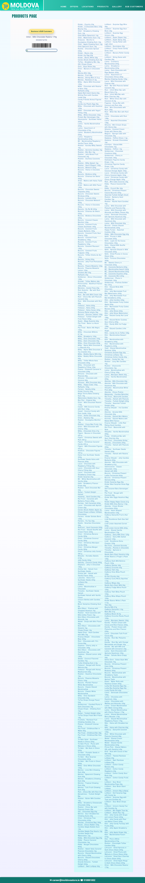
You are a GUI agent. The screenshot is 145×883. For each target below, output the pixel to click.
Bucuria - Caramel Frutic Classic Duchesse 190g (87, 225)
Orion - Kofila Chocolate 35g (89, 415)
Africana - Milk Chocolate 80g (89, 382)
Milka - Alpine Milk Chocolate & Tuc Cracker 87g (90, 351)
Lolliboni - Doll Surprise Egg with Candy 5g (115, 794)
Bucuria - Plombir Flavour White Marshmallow (88, 684)
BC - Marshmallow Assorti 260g (117, 269)
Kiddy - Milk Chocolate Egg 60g (117, 234)
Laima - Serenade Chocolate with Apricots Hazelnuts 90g (116, 215)
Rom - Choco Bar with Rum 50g (90, 792)
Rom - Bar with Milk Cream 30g (90, 294)
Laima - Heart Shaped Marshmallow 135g (113, 511)
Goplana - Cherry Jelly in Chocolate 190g (87, 646)
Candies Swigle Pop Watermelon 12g (85, 834)
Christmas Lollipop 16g (113, 355)
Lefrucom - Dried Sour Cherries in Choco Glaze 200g (117, 857)
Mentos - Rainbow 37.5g (87, 80)
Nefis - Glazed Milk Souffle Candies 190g (115, 246)
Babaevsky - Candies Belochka (116, 394)
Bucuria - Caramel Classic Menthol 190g (88, 221)
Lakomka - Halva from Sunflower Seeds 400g (86, 579)
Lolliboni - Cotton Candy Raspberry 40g (114, 770)
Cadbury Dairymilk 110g (114, 609)
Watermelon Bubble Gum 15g (89, 398)
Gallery (117, 6)
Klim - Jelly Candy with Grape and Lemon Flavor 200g (116, 816)
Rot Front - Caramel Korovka (116, 545)
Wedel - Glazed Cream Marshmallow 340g (113, 739)
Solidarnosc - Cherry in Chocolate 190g (113, 156)
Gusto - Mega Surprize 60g (88, 321)
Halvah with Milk (111, 471)
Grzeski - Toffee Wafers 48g (89, 281)
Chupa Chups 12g (85, 630)
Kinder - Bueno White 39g (88, 57)
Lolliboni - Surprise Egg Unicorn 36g (114, 34)
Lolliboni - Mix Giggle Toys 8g (116, 810)
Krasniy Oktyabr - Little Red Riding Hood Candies (115, 424)
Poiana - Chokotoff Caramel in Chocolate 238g (89, 370)
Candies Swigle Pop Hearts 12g (90, 831)
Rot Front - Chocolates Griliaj (116, 440)
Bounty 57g (82, 29)
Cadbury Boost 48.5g (113, 614)
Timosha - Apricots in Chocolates (113, 551)
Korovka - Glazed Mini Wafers (116, 416)
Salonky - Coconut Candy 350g (90, 562)
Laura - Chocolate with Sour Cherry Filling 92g (89, 469)
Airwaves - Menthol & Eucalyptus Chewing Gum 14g (89, 41)
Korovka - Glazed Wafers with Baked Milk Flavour (116, 419)
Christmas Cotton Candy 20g (116, 357)
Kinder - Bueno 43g (85, 53)
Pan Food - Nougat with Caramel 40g (114, 494)
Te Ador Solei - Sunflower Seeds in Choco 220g (88, 740)
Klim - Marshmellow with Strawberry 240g (114, 340)
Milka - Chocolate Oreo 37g (88, 431)
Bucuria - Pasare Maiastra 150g (90, 266)
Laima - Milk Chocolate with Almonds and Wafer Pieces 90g (117, 211)
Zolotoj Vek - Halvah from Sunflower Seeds (88, 570)
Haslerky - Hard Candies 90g (89, 496)
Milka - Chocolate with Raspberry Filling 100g (86, 366)
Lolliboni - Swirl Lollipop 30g (89, 866)
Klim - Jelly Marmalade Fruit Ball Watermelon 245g (115, 292)
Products (103, 6)
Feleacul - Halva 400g (86, 308)
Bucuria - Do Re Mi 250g (87, 209)
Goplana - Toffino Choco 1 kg (116, 138)
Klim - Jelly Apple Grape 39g (116, 832)
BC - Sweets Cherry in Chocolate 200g (113, 263)
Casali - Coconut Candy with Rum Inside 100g (89, 412)
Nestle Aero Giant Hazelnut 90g (117, 554)
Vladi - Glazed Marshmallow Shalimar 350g (115, 349)
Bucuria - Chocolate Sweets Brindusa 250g (88, 195)
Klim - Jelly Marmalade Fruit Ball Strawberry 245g (115, 296)
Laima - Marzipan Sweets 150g (117, 620)
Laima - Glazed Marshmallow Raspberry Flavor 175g (116, 720)
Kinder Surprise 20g (85, 477)
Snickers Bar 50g (84, 272)
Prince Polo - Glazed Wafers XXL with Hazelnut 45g (115, 748)
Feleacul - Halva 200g (86, 305)
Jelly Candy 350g (84, 560)
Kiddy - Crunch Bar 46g (114, 188)
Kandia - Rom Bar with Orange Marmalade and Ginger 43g (116, 643)
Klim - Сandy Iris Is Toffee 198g (117, 333)
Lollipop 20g (82, 582)
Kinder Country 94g (85, 391)
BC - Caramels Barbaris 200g (116, 267)
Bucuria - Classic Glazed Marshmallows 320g (114, 226)
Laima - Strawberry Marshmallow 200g (112, 67)
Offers (74, 6)
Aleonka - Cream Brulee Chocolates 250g (114, 507)
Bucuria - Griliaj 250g (86, 259)
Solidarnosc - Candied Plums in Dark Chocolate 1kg (90, 705)
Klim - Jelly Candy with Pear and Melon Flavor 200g (115, 820)
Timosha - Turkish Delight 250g (117, 401)
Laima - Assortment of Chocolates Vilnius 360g (114, 76)
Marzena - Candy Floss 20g (88, 288)
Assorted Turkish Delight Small (116, 195)
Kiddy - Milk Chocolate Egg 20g (90, 838)
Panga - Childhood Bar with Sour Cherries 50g (115, 437)
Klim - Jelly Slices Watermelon (116, 313)
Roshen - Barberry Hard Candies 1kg (114, 198)
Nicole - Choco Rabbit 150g (88, 825)
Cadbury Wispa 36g (112, 583)
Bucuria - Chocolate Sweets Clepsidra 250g (88, 190)
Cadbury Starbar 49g (113, 565)
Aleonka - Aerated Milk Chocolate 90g (113, 413)
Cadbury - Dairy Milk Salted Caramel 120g (115, 538)
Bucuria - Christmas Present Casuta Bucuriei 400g (115, 191)
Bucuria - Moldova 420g (87, 174)
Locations (88, 6)
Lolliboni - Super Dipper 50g (115, 37)
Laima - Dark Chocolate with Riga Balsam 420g (116, 71)
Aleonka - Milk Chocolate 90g (116, 381)
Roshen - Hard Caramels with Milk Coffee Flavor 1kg (89, 614)
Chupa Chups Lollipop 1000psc (90, 512)
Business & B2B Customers (41, 31)
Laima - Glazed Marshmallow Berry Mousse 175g (116, 715)
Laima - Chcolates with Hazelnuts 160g (113, 698)
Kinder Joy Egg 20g (85, 55)
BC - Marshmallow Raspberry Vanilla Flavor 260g (89, 142)
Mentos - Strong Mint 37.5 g (89, 77)
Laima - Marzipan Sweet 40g (116, 374)
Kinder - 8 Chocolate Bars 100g (90, 26)
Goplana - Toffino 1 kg (113, 149)
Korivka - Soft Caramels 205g (89, 503)
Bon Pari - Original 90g (87, 400)
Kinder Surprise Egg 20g (114, 482)
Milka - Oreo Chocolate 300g (89, 343)
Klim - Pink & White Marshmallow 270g (112, 840)
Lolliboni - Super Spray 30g (115, 40)
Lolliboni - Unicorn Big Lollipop (116, 791)
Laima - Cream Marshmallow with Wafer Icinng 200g (116, 706)
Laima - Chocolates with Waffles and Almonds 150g (115, 702)
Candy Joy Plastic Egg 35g (88, 104)
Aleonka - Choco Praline (114, 392)
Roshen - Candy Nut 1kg (114, 359)
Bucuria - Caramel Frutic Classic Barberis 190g (87, 230)
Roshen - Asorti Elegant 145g (89, 165)
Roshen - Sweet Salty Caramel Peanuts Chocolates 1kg (89, 850)
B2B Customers (134, 6)
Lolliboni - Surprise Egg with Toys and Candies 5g (115, 798)
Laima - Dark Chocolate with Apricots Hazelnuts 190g (116, 652)
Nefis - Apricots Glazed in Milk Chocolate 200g (116, 250)
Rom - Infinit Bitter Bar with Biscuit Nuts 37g (115, 91)
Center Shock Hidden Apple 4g (90, 510)
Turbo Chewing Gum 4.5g (88, 663)
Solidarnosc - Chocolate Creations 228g (114, 152)
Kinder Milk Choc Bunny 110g (116, 504)
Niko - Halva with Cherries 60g (116, 727)
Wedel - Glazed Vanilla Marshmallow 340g (113, 744)
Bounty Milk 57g (111, 607)
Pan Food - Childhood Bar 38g (89, 733)
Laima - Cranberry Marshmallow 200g (112, 62)
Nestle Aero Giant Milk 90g (115, 585)
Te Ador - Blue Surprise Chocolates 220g (87, 758)
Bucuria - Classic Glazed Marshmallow (87, 688)
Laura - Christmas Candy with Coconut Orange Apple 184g (116, 169)
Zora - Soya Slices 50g (87, 66)
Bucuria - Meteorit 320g (87, 167)
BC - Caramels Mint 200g (114, 276)
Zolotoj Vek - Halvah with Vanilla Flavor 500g (87, 574)
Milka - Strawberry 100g (87, 336)
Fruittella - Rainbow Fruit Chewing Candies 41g (87, 721)
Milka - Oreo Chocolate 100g (89, 338)
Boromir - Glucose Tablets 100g (90, 314)
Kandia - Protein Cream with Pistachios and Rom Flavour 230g (115, 629)
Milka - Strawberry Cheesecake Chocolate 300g (90, 804)
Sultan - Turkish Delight (87, 492)
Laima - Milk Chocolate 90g (115, 223)
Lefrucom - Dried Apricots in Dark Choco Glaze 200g (115, 849)
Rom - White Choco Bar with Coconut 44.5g (115, 100)
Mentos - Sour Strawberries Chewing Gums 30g (88, 815)
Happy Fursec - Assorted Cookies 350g (114, 231)
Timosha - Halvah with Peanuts (117, 399)
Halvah (80, 494)
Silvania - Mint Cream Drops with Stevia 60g (115, 126)
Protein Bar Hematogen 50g (88, 117)
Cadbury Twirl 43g (112, 570)
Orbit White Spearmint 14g (88, 35)
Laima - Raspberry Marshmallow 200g (85, 138)
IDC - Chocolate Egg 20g (87, 811)
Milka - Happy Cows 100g (88, 385)
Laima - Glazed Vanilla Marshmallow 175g (113, 531)
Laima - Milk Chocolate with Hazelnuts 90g (115, 220)
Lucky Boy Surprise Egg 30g (115, 688)
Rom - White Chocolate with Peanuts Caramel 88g (115, 735)
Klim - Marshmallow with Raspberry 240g (114, 345)
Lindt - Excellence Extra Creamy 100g (114, 542)
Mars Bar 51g (110, 611)
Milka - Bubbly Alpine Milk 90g (89, 354)
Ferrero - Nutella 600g (86, 389)
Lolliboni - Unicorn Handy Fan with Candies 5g (116, 807)
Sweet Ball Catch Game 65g (88, 93)
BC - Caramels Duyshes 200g (116, 274)
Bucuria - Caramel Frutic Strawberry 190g (87, 238)
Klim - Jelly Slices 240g (114, 311)
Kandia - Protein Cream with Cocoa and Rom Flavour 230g (116, 624)
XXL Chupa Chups (85, 64)
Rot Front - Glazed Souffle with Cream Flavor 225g (90, 531)
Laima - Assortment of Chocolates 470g (86, 129)
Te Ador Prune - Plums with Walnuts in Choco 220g (88, 745)
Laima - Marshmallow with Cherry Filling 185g (115, 371)
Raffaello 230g (83, 91)
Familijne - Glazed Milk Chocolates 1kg (113, 145)
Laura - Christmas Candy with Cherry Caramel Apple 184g (116, 174)
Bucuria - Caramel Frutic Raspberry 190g (87, 243)
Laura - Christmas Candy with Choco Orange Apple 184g (116, 178)
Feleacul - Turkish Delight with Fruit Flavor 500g (89, 318)
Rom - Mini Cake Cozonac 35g (116, 182)
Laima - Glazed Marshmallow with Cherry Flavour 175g (116, 711)
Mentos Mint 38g (84, 73)
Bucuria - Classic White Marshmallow (87, 692)
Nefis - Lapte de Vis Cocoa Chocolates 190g (115, 242)
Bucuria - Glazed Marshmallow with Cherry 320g (89, 854)
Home (64, 6)
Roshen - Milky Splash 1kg (88, 163)
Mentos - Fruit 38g (85, 75)
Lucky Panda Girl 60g (113, 690)
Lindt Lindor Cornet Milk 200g (116, 528)
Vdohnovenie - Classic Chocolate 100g (113, 468)
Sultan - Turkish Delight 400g (89, 713)
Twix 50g (108, 605)
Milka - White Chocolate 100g (89, 115)
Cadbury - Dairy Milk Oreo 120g (117, 534)
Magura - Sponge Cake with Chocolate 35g (115, 134)
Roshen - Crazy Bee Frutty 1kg (90, 424)
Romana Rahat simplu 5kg (88, 312)
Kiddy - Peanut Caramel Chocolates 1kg (87, 841)
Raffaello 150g (83, 387)
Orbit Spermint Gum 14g (87, 46)
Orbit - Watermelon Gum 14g (89, 37)
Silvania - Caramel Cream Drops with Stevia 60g (115, 130)
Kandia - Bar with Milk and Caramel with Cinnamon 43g (115, 647)
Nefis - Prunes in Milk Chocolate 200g (113, 237)
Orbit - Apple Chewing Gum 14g (90, 44)
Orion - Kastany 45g (85, 418)
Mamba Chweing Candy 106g (116, 79)
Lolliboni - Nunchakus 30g (115, 46)
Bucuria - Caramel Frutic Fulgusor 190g (87, 251)
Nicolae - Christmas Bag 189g (89, 822)
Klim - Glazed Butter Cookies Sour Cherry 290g (116, 321)
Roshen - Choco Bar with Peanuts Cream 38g (87, 808)
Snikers (81, 584)
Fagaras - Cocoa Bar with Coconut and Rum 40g (114, 104)
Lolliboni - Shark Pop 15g (114, 813)
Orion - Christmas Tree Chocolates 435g (87, 819)
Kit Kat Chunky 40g (112, 576)
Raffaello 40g (83, 275)
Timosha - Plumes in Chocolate (117, 548)
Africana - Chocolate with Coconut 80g (87, 379)
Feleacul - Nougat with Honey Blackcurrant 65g (89, 670)
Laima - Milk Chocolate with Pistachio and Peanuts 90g (115, 207)
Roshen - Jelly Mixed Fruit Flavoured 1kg (88, 155)
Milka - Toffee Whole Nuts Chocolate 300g (88, 361)
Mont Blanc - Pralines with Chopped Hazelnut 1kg (88, 609)
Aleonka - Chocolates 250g (115, 443)
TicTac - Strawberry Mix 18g (89, 62)
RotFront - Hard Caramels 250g (90, 527)
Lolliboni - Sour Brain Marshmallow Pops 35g (113, 783)
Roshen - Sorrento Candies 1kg (90, 150)
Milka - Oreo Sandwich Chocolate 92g (86, 697)
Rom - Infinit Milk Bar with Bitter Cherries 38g (115, 95)
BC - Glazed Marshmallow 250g (117, 271)
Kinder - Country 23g (86, 24)
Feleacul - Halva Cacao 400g (89, 310)
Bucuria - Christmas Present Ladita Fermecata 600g (115, 474)
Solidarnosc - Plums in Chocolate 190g (113, 279)
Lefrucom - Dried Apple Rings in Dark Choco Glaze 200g (116, 862)
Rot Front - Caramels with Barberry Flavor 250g (88, 500)
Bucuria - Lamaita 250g (87, 198)
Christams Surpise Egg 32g (115, 352)
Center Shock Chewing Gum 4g (90, 60)
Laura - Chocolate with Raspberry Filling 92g (86, 465)
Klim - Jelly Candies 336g (114, 300)
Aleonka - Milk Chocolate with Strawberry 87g (116, 463)
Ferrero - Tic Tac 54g (86, 521)
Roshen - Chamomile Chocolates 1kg (113, 367)
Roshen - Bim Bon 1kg (86, 152)
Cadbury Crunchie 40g (113, 567)
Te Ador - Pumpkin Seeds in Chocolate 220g (88, 753)
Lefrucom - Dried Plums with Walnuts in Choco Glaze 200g (116, 853)
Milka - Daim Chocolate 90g (88, 341)
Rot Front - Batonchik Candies (116, 396)
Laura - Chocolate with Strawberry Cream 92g (86, 473)
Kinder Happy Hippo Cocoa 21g (117, 502)
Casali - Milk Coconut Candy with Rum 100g (89, 408)
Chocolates (82, 514)
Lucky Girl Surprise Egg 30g (115, 686)
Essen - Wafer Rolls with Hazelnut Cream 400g (114, 682)
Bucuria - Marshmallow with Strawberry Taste (115, 674)
